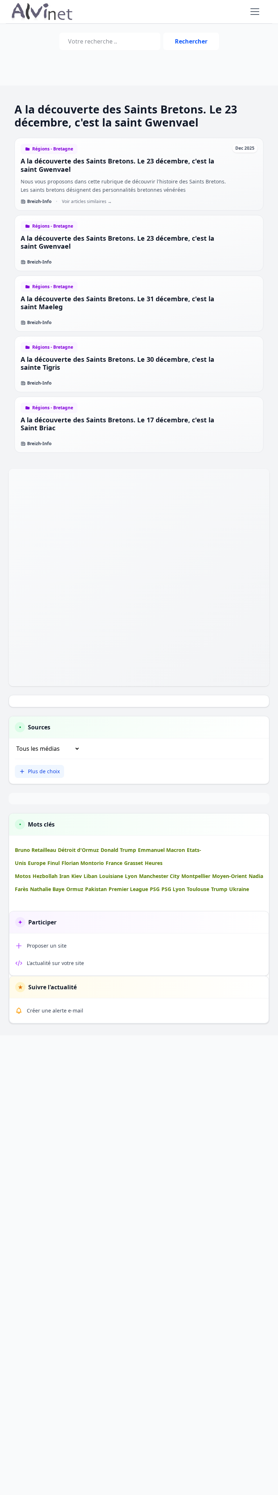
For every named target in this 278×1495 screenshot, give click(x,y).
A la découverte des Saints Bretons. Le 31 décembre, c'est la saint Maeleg (117, 302)
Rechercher (191, 41)
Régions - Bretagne (52, 149)
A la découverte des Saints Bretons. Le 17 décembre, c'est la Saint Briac (117, 423)
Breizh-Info (39, 201)
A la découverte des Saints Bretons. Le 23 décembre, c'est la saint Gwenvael (117, 165)
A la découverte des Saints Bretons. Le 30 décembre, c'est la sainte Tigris (117, 363)
